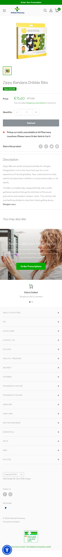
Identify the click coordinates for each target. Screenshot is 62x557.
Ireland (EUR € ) (10, 474)
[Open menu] (4, 10)
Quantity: (7, 112)
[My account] (50, 10)
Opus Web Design (23, 478)
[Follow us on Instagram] (10, 494)
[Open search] (45, 10)
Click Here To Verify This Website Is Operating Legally (31, 546)
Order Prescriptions (31, 266)
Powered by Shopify (11, 521)
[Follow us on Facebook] (5, 494)
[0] (57, 10)
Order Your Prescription (31, 2)
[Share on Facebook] (41, 146)
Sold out (31, 122)
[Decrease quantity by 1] (17, 112)
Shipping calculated (35, 102)
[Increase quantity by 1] (36, 112)
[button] (7, 550)
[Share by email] (57, 146)
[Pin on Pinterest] (46, 146)
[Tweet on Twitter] (52, 146)
